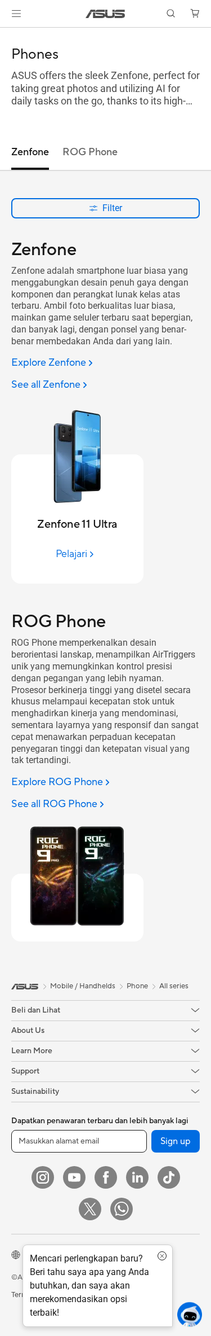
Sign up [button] (175, 1141)
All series (173, 986)
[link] (105, 14)
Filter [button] (112, 208)
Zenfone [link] (30, 152)
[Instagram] (43, 1177)
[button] (16, 13)
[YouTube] (74, 1177)
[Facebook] (106, 1177)
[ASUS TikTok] (169, 1177)
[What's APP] (121, 1209)
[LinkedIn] (137, 1177)
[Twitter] (90, 1209)
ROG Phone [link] (90, 152)
